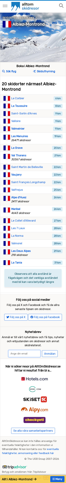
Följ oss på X (17, 317)
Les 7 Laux (18, 228)
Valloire (15, 121)
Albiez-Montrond (29, 24)
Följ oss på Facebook (46, 317)
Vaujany (16, 174)
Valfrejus (17, 189)
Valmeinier (18, 128)
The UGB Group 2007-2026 (43, 458)
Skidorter (10, 18)
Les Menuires (19, 136)
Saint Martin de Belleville (27, 167)
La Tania (16, 262)
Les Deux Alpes (21, 251)
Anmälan (50, 353)
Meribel (15, 209)
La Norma (17, 235)
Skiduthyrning (45, 71)
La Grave (17, 147)
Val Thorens (18, 155)
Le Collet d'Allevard (23, 220)
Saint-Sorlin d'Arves (24, 113)
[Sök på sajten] (61, 6)
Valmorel (16, 243)
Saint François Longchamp (28, 182)
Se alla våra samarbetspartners (33, 430)
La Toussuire (19, 105)
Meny (58, 479)
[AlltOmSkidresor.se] (25, 6)
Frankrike (27, 18)
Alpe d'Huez (18, 197)
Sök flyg (10, 71)
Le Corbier (17, 98)
